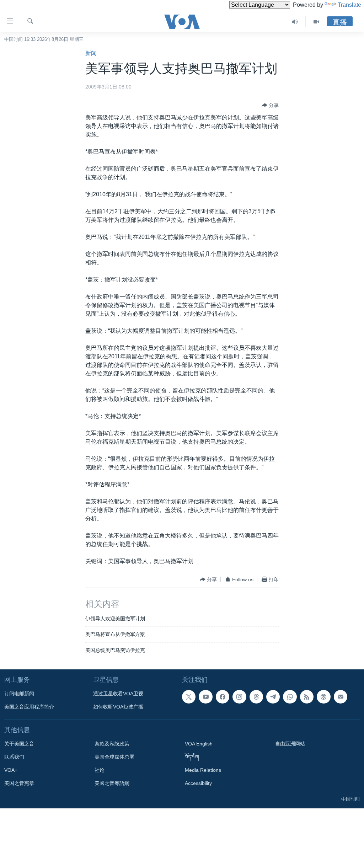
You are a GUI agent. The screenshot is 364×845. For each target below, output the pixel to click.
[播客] (323, 697)
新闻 (91, 53)
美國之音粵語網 (112, 783)
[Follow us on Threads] (256, 697)
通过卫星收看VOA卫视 (118, 693)
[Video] (316, 21)
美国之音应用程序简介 (29, 707)
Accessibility (198, 783)
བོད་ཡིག (192, 757)
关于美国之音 (19, 744)
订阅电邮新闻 (19, 693)
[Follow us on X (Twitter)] (189, 697)
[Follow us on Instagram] (239, 697)
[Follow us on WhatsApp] (289, 697)
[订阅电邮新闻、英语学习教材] (340, 697)
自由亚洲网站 (290, 744)
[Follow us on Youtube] (205, 697)
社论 (100, 770)
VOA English (199, 744)
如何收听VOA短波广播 (118, 707)
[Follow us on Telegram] (273, 697)
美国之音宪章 (19, 783)
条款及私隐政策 (112, 744)
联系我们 (14, 757)
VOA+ (10, 770)
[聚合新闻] (307, 697)
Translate (349, 5)
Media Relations (203, 770)
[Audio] (295, 21)
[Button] (270, 105)
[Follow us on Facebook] (222, 697)
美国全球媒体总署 (114, 757)
